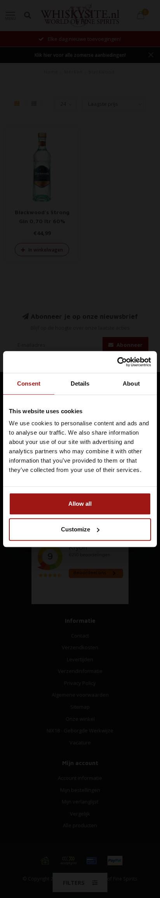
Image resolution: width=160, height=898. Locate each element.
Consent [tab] (28, 383)
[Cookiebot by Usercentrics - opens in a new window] (117, 362)
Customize (75, 529)
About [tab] (131, 383)
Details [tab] (80, 383)
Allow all (80, 503)
